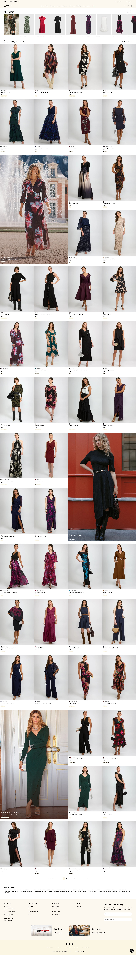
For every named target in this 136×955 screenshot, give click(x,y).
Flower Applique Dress (108, 148)
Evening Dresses (85, 36)
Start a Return (56, 911)
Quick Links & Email (11, 911)
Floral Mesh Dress (39, 425)
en (81, 951)
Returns (30, 908)
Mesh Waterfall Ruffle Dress (8, 536)
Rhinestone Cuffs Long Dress (76, 814)
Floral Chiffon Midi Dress (109, 703)
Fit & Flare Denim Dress (75, 647)
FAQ (29, 914)
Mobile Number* (110, 919)
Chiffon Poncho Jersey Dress (8, 647)
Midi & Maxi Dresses (40, 36)
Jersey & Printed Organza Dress (9, 592)
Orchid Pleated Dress (40, 370)
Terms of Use (70, 947)
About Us (79, 906)
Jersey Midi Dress (5, 92)
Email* (107, 914)
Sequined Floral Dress (6, 148)
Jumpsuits (68, 36)
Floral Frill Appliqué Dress (41, 148)
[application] (132, 951)
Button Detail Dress (108, 92)
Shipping (30, 906)
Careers (79, 908)
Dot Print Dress (107, 314)
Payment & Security (33, 911)
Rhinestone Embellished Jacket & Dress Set (46, 869)
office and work (97, 891)
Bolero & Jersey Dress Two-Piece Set (78, 370)
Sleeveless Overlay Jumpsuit (110, 647)
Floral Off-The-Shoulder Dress (76, 592)
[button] (128, 12)
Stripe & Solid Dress (74, 425)
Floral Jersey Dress (5, 425)
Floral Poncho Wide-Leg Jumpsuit (43, 703)
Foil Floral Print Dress (40, 536)
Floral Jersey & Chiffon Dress (110, 758)
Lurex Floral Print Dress (7, 481)
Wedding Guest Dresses (118, 36)
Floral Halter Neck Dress (109, 869)
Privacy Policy (60, 947)
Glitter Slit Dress (107, 814)
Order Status (55, 908)
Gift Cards (55, 914)
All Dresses (7, 36)
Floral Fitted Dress (73, 703)
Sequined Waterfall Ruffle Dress (43, 314)
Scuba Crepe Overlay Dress (110, 370)
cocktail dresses (97, 889)
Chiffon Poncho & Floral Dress (76, 259)
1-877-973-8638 (10, 908)
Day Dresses (22, 36)
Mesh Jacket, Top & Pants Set (76, 869)
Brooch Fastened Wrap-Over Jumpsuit (79, 758)
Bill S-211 (86, 947)
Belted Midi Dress (107, 592)
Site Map (79, 947)
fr (83, 951)
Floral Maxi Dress (5, 370)
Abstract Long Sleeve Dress (42, 92)
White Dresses (100, 36)
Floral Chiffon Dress (40, 592)
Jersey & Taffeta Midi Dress (76, 314)
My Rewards (55, 906)
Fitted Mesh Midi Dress (109, 203)
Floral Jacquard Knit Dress (76, 92)
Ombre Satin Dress (74, 203)
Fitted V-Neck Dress (40, 481)
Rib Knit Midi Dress (5, 314)
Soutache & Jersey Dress (7, 703)
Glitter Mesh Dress (108, 425)
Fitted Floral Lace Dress (109, 259)
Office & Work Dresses (56, 36)
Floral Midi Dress (73, 148)
